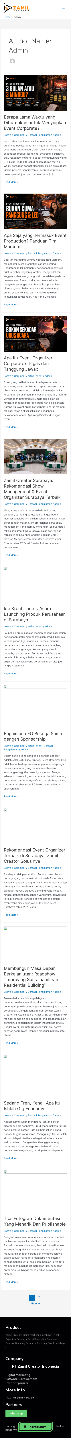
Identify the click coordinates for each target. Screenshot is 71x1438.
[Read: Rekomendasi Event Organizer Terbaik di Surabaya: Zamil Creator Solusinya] (35, 825)
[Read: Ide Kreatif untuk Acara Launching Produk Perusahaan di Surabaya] (35, 584)
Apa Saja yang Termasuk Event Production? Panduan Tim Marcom (35, 241)
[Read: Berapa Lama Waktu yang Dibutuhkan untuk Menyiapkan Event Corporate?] (35, 92)
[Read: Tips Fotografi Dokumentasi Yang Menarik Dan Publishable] (35, 1190)
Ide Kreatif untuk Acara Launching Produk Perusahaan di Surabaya (35, 614)
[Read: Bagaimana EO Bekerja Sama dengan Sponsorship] (35, 706)
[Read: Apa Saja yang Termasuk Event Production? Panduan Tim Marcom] (35, 211)
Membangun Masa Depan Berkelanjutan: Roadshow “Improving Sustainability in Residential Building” (31, 977)
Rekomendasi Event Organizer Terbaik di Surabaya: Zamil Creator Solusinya (34, 855)
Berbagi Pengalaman (40, 134)
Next (35, 1303)
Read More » (11, 181)
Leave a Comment (14, 134)
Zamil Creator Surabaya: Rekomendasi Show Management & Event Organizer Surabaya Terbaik (32, 489)
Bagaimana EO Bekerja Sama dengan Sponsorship (33, 736)
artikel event (35, 375)
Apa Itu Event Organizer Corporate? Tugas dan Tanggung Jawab (28, 363)
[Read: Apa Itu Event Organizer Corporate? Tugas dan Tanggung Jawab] (35, 333)
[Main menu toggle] (64, 7)
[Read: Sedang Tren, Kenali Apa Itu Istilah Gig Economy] (35, 1075)
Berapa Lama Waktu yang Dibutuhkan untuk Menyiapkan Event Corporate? (35, 122)
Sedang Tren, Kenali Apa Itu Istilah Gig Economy (32, 1105)
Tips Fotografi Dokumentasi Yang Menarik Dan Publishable (35, 1221)
